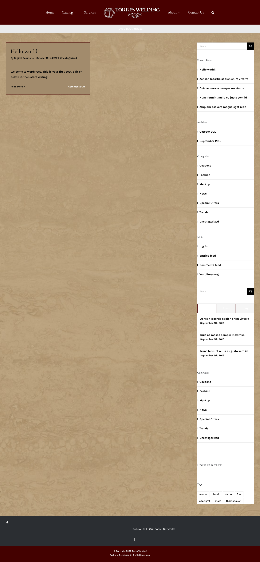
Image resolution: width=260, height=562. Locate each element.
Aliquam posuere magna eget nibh (222, 107)
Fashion (204, 175)
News (203, 193)
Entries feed (207, 255)
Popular (208, 308)
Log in (203, 246)
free (239, 494)
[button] (201, 12)
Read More (17, 86)
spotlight (204, 501)
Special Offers (209, 203)
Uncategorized (68, 58)
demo (228, 494)
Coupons (205, 165)
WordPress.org (209, 274)
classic (216, 494)
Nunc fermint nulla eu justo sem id (223, 97)
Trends (203, 212)
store (218, 501)
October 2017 (207, 131)
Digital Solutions (24, 58)
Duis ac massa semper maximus (221, 88)
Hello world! (25, 51)
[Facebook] (7, 522)
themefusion (233, 501)
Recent (227, 308)
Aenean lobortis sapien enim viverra (223, 79)
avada (203, 494)
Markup (204, 184)
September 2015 (210, 141)
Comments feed (210, 265)
